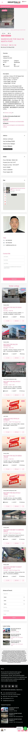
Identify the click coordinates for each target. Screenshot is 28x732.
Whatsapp (5, 118)
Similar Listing (8, 112)
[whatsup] (5, 686)
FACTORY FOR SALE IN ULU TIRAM (11, 382)
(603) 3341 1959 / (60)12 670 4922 (10, 696)
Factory (4, 305)
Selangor (12, 143)
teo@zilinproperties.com (11, 245)
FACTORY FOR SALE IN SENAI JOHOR (12, 456)
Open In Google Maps (7, 149)
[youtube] (12, 686)
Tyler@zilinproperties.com (8, 700)
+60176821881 (9, 240)
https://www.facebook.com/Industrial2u (13, 121)
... (21, 351)
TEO (4, 238)
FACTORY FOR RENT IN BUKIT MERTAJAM (12, 567)
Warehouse (8, 35)
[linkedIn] (9, 686)
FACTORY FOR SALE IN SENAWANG (10, 345)
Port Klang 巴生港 (10, 47)
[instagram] (16, 686)
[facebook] (2, 686)
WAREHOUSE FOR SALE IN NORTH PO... (19, 189)
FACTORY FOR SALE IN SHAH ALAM (12, 308)
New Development (10, 379)
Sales (3, 35)
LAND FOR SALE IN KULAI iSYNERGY (11, 419)
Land (4, 416)
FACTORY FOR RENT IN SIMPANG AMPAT (13, 530)
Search (14, 617)
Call (8, 320)
